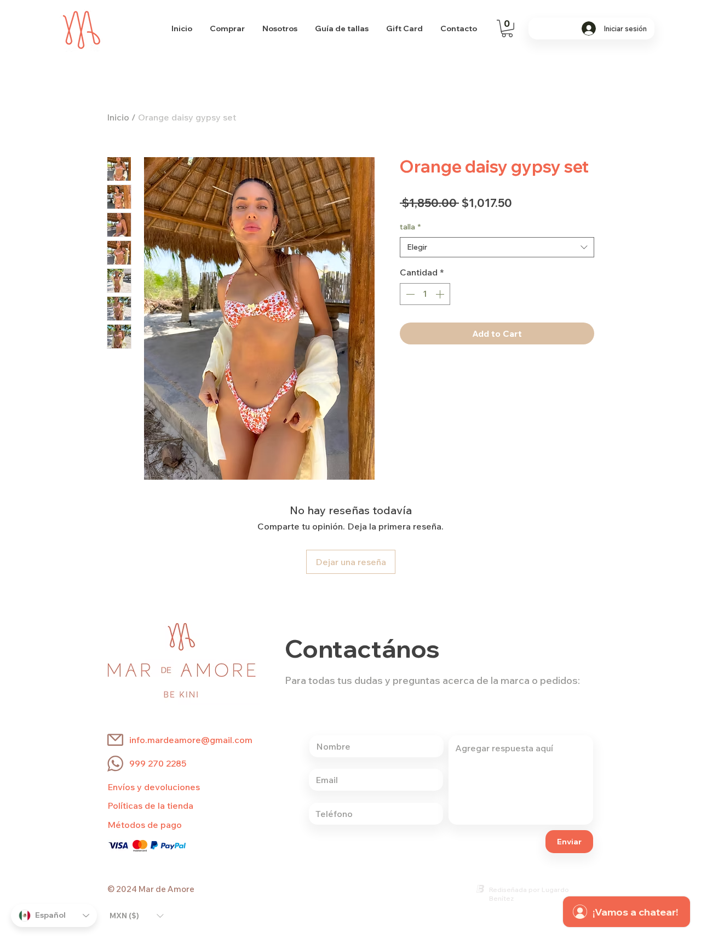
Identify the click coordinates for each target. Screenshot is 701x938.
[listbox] (136, 915)
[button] (507, 28)
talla (410, 227)
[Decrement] (409, 294)
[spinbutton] (425, 294)
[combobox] (497, 247)
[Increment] (441, 294)
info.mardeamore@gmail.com (190, 739)
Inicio (118, 117)
